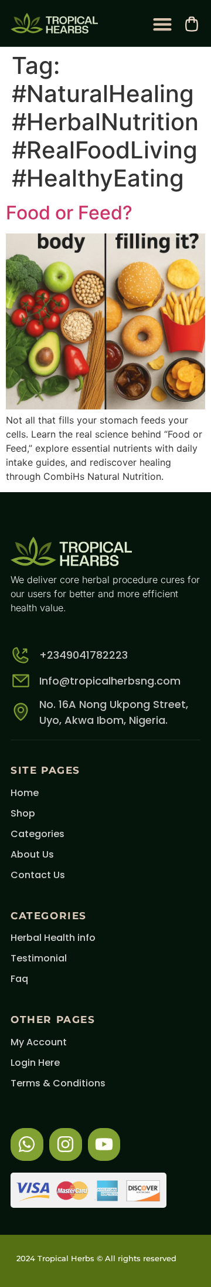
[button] (162, 24)
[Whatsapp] (27, 1144)
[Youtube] (104, 1144)
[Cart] (191, 24)
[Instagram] (65, 1144)
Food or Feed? (69, 212)
